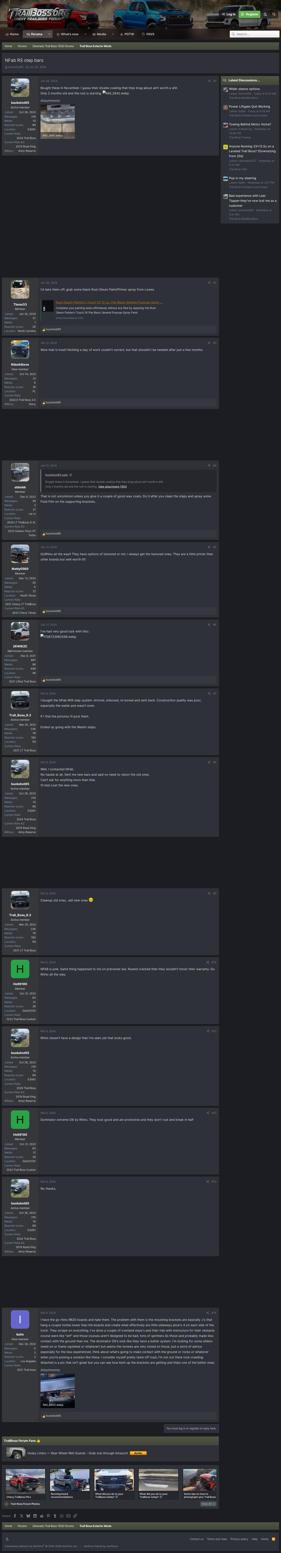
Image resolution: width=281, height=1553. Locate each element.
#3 (214, 342)
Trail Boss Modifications (243, 97)
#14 (214, 1312)
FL (34, 391)
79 (34, 733)
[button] (265, 14)
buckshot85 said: (56, 474)
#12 (214, 1112)
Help (254, 1539)
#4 (214, 465)
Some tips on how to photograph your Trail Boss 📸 (201, 1495)
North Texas (28, 595)
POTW (129, 34)
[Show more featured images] (213, 1479)
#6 (214, 624)
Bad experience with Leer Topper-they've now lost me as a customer (253, 200)
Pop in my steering (242, 178)
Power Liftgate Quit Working (249, 106)
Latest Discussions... (244, 80)
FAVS (150, 34)
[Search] (273, 14)
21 (34, 1002)
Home (14, 34)
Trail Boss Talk (238, 169)
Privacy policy (239, 1539)
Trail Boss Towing (240, 137)
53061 (32, 129)
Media (101, 34)
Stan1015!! (29, 1010)
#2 (214, 282)
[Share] (209, 81)
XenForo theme (93, 1546)
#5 (214, 547)
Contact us (196, 1539)
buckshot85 (16, 67)
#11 (214, 1031)
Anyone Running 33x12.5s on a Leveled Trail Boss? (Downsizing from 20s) (252, 151)
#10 (214, 962)
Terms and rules (217, 1539)
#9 (214, 893)
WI (34, 673)
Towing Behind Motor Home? (250, 124)
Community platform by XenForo (41, 1546)
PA (34, 741)
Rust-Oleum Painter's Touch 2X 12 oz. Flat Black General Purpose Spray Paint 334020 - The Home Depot (132, 302)
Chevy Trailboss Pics (18, 1496)
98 (34, 664)
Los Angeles (28, 1361)
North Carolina (27, 330)
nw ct (32, 513)
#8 (214, 762)
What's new (70, 34)
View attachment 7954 (112, 486)
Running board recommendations (62, 1495)
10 (34, 120)
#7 (214, 693)
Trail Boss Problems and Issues (248, 115)
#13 (214, 1181)
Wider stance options (244, 89)
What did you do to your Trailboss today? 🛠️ (109, 1495)
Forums (36, 34)
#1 (214, 81)
